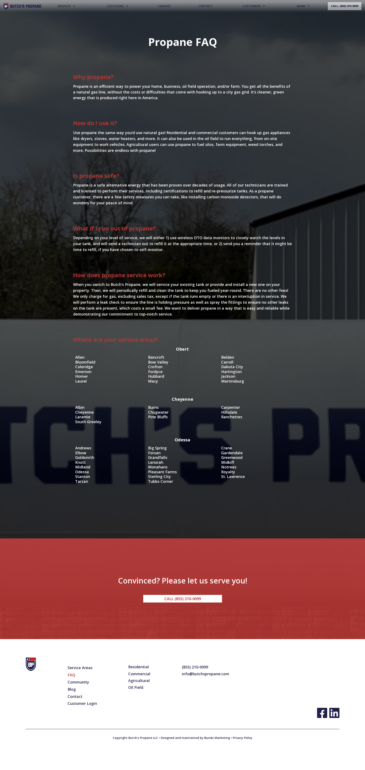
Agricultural (139, 680)
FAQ (71, 674)
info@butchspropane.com (205, 673)
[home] (22, 6)
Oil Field (135, 687)
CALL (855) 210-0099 (182, 598)
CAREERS (164, 6)
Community (78, 682)
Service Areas (80, 667)
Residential (138, 666)
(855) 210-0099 (195, 667)
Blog (72, 689)
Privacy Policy (242, 738)
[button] (66, 6)
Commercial (139, 673)
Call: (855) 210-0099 (344, 6)
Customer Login (82, 703)
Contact (205, 6)
